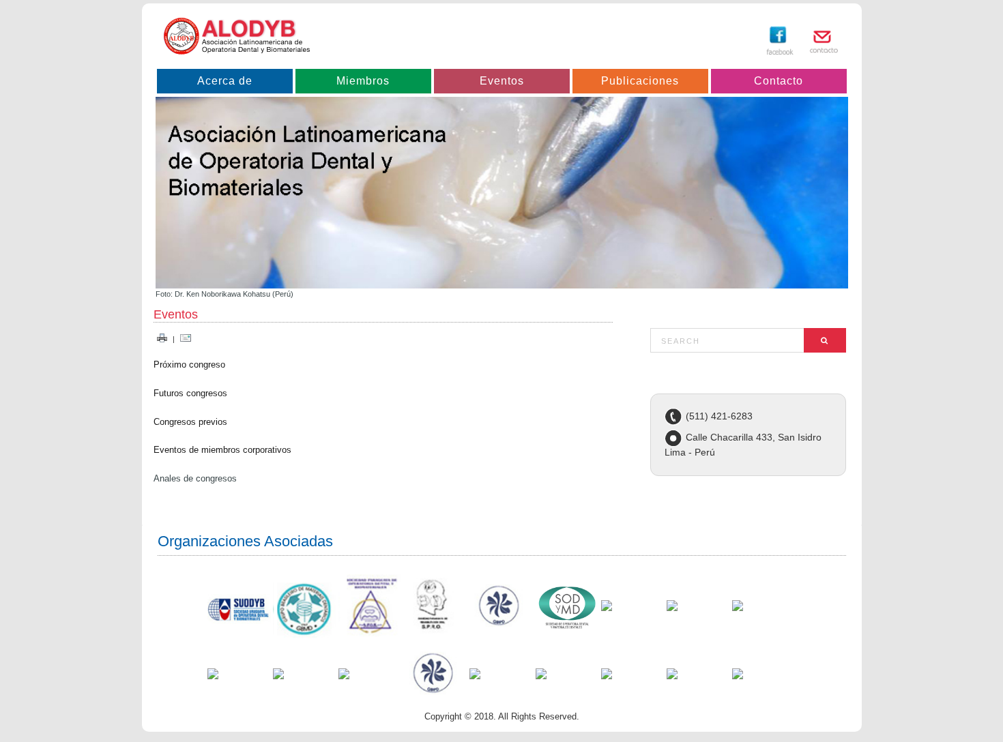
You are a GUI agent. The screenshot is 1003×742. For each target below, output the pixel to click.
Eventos (502, 81)
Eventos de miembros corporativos (222, 450)
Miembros (363, 81)
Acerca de (224, 81)
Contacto (778, 81)
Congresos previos (190, 422)
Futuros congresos (190, 393)
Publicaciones (640, 81)
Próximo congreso (189, 364)
